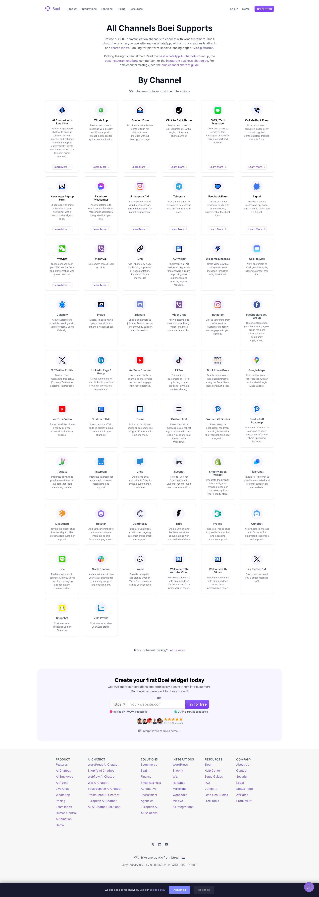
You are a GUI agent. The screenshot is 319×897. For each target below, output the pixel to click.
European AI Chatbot (102, 801)
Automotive (149, 788)
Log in (234, 8)
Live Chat (62, 788)
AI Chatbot (63, 770)
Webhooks (180, 795)
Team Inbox (64, 807)
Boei (56, 8)
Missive (178, 801)
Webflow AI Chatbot (101, 776)
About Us (242, 764)
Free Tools (212, 801)
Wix (175, 776)
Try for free (264, 8)
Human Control (66, 813)
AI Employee (64, 776)
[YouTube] (166, 844)
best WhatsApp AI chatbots (178, 56)
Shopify (178, 770)
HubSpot (179, 782)
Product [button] (72, 8)
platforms (206, 48)
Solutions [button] (106, 8)
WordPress (180, 764)
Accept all (179, 889)
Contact (241, 770)
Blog (208, 764)
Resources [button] (136, 8)
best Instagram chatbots (121, 60)
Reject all (204, 889)
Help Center (213, 770)
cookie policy (157, 889)
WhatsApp (63, 795)
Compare (211, 788)
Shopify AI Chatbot (101, 770)
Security (242, 776)
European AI (149, 807)
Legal (240, 782)
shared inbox (120, 48)
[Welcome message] (309, 887)
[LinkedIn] (159, 844)
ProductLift (244, 801)
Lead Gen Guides (216, 795)
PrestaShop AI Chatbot (103, 795)
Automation (64, 819)
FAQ (207, 782)
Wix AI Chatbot (98, 782)
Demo (246, 8)
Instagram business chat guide (187, 60)
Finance (146, 776)
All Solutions (149, 813)
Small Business (151, 782)
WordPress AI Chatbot (103, 764)
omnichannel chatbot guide (180, 65)
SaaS (144, 770)
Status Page (244, 788)
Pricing (121, 8)
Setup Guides (214, 776)
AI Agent (62, 782)
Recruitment (149, 795)
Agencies (147, 801)
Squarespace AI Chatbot (104, 788)
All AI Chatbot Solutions (104, 807)
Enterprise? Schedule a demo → (161, 731)
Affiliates (242, 795)
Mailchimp (180, 788)
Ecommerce (149, 764)
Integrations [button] (89, 8)
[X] (153, 844)
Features (62, 764)
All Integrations (183, 807)
